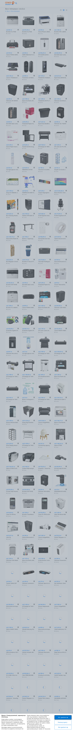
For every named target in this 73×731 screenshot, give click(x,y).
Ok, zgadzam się (63, 717)
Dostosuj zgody (62, 722)
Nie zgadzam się (63, 727)
